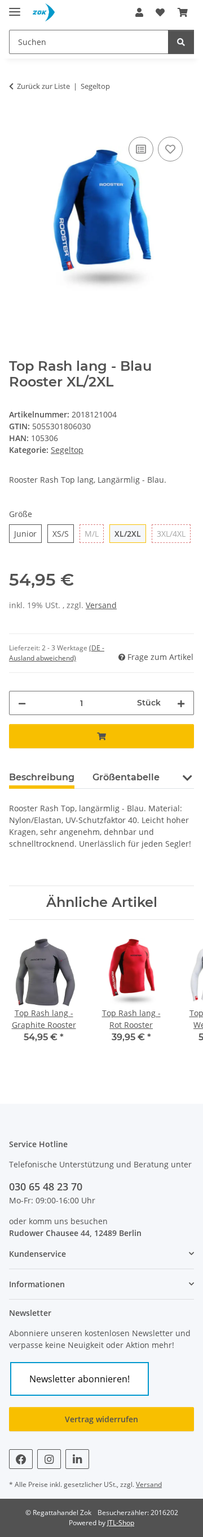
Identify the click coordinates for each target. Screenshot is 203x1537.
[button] (139, 12)
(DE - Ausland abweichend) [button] (56, 653)
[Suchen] (181, 42)
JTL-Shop (120, 1522)
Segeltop (67, 449)
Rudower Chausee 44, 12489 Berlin (75, 1233)
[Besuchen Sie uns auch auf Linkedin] (77, 1459)
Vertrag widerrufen (101, 1419)
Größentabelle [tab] (126, 777)
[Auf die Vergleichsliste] (141, 149)
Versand (101, 605)
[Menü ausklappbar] (14, 7)
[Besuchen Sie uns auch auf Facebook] (21, 1459)
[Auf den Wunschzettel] (170, 149)
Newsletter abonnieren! (79, 1379)
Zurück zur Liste (43, 86)
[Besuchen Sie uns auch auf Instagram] (49, 1459)
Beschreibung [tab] (41, 777)
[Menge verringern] (22, 702)
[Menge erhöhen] (181, 702)
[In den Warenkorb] (18, 121)
